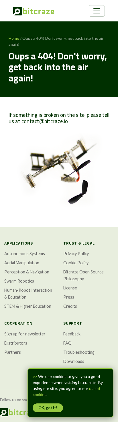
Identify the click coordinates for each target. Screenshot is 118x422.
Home (14, 38)
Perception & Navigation (26, 271)
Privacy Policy (76, 253)
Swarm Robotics (19, 281)
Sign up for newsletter (25, 333)
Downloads (73, 361)
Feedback (71, 333)
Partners (12, 352)
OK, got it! (47, 407)
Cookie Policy (75, 262)
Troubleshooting (79, 352)
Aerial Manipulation (21, 262)
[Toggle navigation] (97, 11)
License (70, 287)
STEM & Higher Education (27, 306)
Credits (70, 306)
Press (68, 297)
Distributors (15, 343)
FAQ (67, 343)
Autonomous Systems (24, 253)
